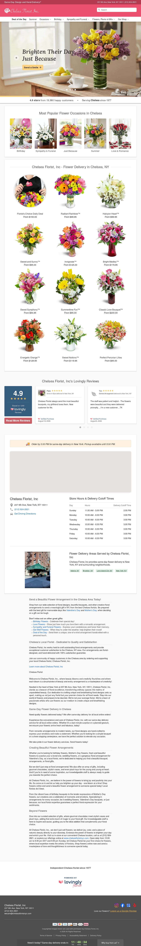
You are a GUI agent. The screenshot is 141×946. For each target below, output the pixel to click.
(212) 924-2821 (21, 509)
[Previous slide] (16, 57)
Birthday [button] (58, 19)
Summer (33, 19)
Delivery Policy (95, 935)
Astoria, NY (74, 570)
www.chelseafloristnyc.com (76, 838)
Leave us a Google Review (123, 910)
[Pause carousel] (66, 89)
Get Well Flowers (40, 629)
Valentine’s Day (73, 610)
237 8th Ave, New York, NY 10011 (19, 908)
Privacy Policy (61, 935)
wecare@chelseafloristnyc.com (17, 913)
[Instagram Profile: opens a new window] (116, 905)
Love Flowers (39, 624)
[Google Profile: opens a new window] (129, 905)
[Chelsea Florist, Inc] (24, 10)
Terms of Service (46, 935)
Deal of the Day (19, 19)
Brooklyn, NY (88, 570)
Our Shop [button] (122, 19)
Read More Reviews (18, 420)
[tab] (70, 89)
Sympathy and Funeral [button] (77, 19)
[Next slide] (124, 57)
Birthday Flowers (40, 621)
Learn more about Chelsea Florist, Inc (46, 666)
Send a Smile (31, 67)
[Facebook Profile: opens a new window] (122, 905)
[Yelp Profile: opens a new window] (135, 905)
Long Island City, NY (104, 570)
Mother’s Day (91, 610)
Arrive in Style (51, 393)
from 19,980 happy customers (52, 100)
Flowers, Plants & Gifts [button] (102, 19)
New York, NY (121, 570)
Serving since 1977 (96, 100)
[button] (80, 427)
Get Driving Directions (25, 513)
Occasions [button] (44, 19)
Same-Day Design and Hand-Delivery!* (22, 2)
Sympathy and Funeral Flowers (47, 626)
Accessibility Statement (78, 935)
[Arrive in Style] (41, 393)
